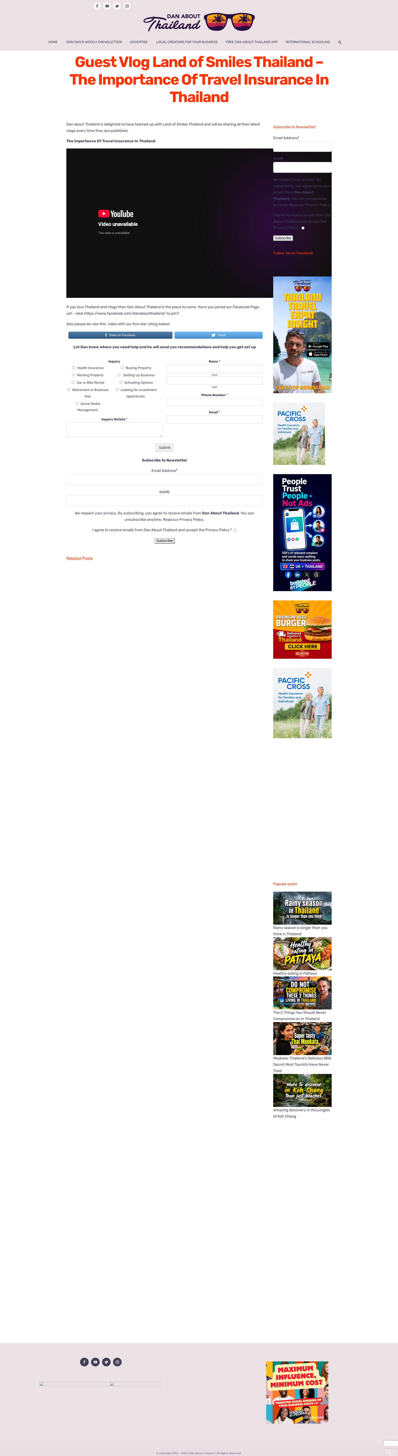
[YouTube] (95, 1362)
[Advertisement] (164, 1302)
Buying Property (138, 368)
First (214, 374)
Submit (164, 448)
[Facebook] (84, 1362)
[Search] (339, 42)
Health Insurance (90, 368)
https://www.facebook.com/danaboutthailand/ (125, 313)
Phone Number (214, 395)
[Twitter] (106, 1362)
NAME (164, 492)
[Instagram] (117, 1362)
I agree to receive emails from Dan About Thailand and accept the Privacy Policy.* (162, 530)
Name (214, 361)
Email (214, 412)
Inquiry (114, 361)
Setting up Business (139, 375)
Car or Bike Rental (90, 383)
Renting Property (90, 375)
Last (214, 386)
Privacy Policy (191, 519)
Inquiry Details (114, 419)
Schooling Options (138, 383)
